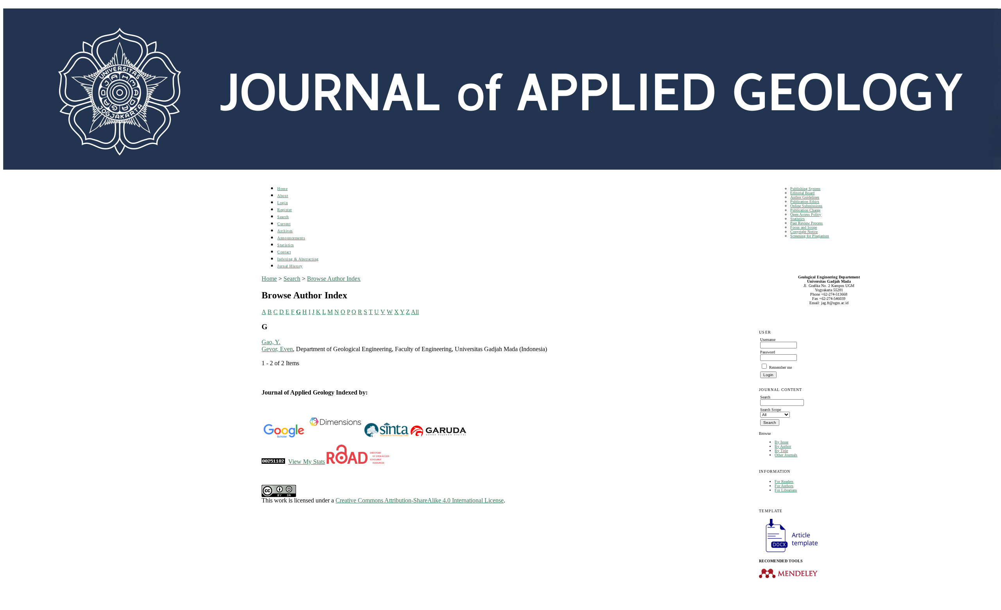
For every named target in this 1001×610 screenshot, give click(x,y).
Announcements (291, 238)
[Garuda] (438, 436)
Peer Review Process (806, 223)
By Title (781, 451)
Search (283, 217)
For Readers (784, 481)
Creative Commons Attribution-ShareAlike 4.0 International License (419, 500)
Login (282, 203)
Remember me (780, 367)
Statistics (797, 219)
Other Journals (786, 455)
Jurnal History (289, 266)
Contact (284, 252)
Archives (284, 231)
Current (284, 224)
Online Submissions (806, 206)
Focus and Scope (803, 227)
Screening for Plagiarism (809, 236)
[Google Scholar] (284, 436)
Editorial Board (802, 193)
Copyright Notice (804, 232)
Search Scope (770, 409)
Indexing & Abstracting (297, 259)
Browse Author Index (334, 278)
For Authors (784, 486)
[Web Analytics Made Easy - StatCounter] (273, 461)
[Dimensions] (335, 436)
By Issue (781, 442)
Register (284, 210)
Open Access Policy (805, 214)
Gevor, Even (277, 349)
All (415, 312)
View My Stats (306, 461)
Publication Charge (805, 210)
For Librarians (786, 490)
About (282, 196)
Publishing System (805, 189)
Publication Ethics (804, 201)
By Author (783, 446)
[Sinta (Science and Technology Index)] (386, 436)
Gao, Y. (271, 342)
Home (282, 189)
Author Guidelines (804, 197)
